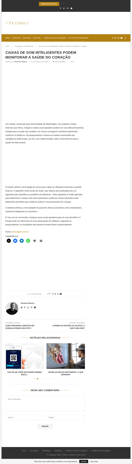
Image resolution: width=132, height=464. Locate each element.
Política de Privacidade (78, 38)
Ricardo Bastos (21, 62)
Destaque (27, 38)
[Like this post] (50, 294)
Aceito (83, 461)
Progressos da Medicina (24, 46)
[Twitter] (64, 8)
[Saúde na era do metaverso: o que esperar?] (27, 356)
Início (7, 38)
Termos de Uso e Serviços (55, 38)
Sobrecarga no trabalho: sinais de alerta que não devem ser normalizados (66, 4)
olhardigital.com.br (20, 232)
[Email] (71, 8)
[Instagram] (67, 8)
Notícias (36, 38)
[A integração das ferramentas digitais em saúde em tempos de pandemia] (70, 356)
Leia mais (94, 461)
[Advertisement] (80, 23)
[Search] (125, 38)
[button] (61, 4)
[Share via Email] (61, 294)
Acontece (16, 38)
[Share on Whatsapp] (58, 294)
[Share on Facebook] (52, 294)
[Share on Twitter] (55, 294)
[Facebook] (60, 8)
